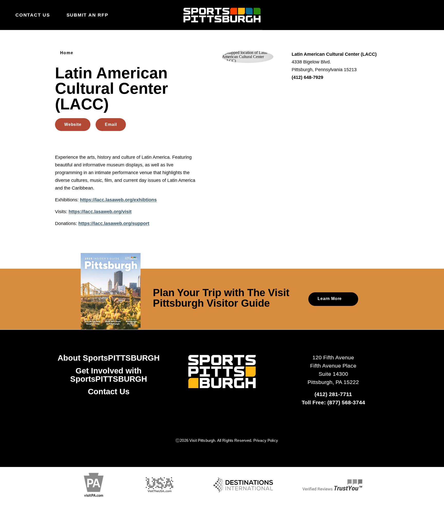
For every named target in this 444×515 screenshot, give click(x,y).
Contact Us (32, 14)
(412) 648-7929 (307, 77)
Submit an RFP (87, 14)
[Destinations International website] (243, 485)
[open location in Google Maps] (247, 56)
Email (111, 124)
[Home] (222, 15)
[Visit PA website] (94, 485)
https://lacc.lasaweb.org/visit (100, 211)
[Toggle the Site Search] (415, 15)
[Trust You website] (332, 485)
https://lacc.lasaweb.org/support (113, 223)
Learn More (330, 299)
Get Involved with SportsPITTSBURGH (108, 374)
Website (72, 124)
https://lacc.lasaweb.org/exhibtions (118, 199)
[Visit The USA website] (159, 484)
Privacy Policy (265, 440)
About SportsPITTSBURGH (109, 357)
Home (66, 53)
